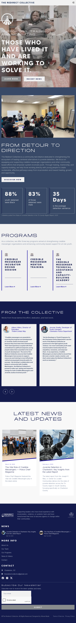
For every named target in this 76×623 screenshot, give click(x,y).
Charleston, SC (9, 570)
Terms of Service (58, 616)
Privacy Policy (70, 616)
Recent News (34, 79)
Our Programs (6, 553)
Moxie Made (45, 616)
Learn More (10, 287)
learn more (11, 79)
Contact (4, 560)
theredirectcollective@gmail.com (16, 574)
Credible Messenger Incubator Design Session (13, 264)
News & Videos (7, 556)
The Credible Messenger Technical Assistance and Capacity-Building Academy (64, 270)
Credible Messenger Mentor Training (38, 263)
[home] (17, 2)
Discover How (12, 180)
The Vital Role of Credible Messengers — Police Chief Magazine (17, 469)
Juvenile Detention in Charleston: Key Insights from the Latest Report (56, 469)
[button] (73, 3)
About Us (4, 545)
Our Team (5, 549)
